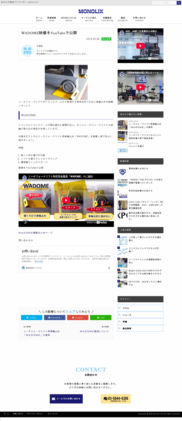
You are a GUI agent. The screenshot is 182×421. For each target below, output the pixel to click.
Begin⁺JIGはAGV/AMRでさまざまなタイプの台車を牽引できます (145, 272)
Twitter (33, 317)
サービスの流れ (89, 19)
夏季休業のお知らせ (138, 168)
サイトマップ (53, 414)
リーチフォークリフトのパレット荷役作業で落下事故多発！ (145, 137)
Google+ (79, 317)
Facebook (56, 317)
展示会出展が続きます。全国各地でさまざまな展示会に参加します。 (145, 215)
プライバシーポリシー (35, 414)
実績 (125, 321)
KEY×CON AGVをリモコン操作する (145, 283)
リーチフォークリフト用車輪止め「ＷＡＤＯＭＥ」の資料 (145, 125)
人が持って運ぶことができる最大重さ (145, 239)
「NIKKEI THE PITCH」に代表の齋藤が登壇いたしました (146, 181)
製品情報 (127, 328)
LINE (102, 317)
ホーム (39, 19)
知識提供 (107, 19)
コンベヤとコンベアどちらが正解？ (144, 250)
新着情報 (51, 19)
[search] (179, 3)
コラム (126, 308)
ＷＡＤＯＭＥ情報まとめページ (35, 232)
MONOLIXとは (68, 19)
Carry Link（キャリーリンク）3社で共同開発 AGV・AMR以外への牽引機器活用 (146, 204)
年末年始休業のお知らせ (141, 190)
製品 (123, 19)
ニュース (127, 314)
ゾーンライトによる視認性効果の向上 (145, 261)
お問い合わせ (139, 19)
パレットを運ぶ (136, 146)
